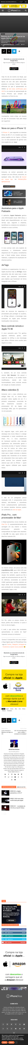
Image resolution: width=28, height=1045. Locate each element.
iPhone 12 (6, 132)
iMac (16, 708)
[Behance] (6, 774)
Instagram (22, 644)
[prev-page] (3, 814)
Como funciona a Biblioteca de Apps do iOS (7, 732)
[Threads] (14, 1033)
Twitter (9, 644)
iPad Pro (4, 524)
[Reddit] (9, 777)
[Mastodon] (24, 1028)
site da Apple (17, 509)
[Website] (12, 780)
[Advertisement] (14, 24)
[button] (2, 10)
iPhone (23, 708)
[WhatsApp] (11, 1028)
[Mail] (19, 774)
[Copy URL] (4, 51)
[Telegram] (14, 51)
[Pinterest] (6, 777)
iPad (20, 708)
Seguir (23, 932)
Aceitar (4, 1042)
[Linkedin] (15, 774)
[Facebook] (9, 774)
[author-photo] (14, 747)
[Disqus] (14, 838)
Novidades (9, 710)
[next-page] (5, 814)
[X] (9, 51)
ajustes (22, 1039)
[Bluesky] (19, 1028)
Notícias (6, 14)
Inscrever (23, 942)
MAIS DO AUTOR (21, 787)
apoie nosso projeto (17, 647)
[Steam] (12, 777)
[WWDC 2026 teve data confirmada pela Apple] (5, 800)
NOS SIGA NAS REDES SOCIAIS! (10, 925)
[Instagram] (12, 774)
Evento (11, 708)
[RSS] (19, 1024)
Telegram (15, 644)
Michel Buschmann (8, 44)
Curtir (23, 929)
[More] (19, 51)
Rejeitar (11, 1042)
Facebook (6, 647)
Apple (7, 708)
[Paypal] (22, 774)
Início (2, 14)
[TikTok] (19, 777)
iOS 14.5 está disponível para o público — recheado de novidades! (20, 732)
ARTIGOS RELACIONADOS (8, 787)
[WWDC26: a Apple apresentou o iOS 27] (5, 793)
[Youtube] (15, 780)
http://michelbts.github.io (14, 751)
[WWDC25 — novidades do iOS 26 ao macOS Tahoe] (5, 808)
